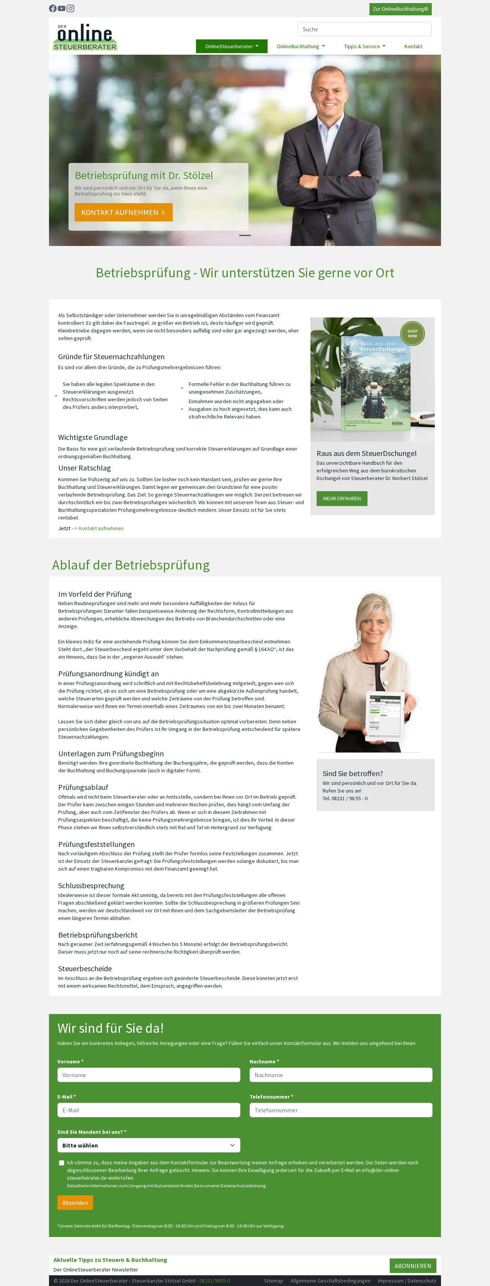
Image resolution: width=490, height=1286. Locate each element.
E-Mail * (66, 1096)
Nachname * (264, 1061)
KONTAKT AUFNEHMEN (120, 212)
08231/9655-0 (214, 1280)
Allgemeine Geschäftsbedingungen (331, 1280)
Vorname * (70, 1061)
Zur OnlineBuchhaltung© (400, 8)
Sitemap (273, 1280)
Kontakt (414, 46)
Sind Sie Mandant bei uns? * (91, 1131)
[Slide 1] (245, 235)
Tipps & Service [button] (362, 46)
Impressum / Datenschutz (407, 1280)
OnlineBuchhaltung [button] (298, 46)
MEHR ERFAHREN (342, 498)
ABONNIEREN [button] (413, 1266)
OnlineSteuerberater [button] (229, 46)
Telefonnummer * (271, 1096)
